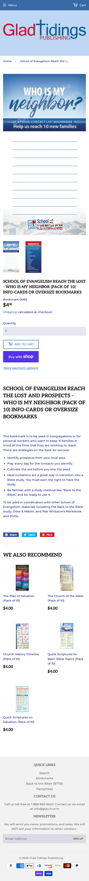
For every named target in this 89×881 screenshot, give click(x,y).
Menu (12, 5)
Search (44, 773)
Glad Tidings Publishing (46, 858)
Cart (82, 5)
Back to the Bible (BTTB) (44, 783)
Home (7, 61)
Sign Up (78, 838)
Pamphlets (44, 789)
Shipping (10, 312)
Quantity (9, 323)
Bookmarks (44, 778)
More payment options (21, 368)
